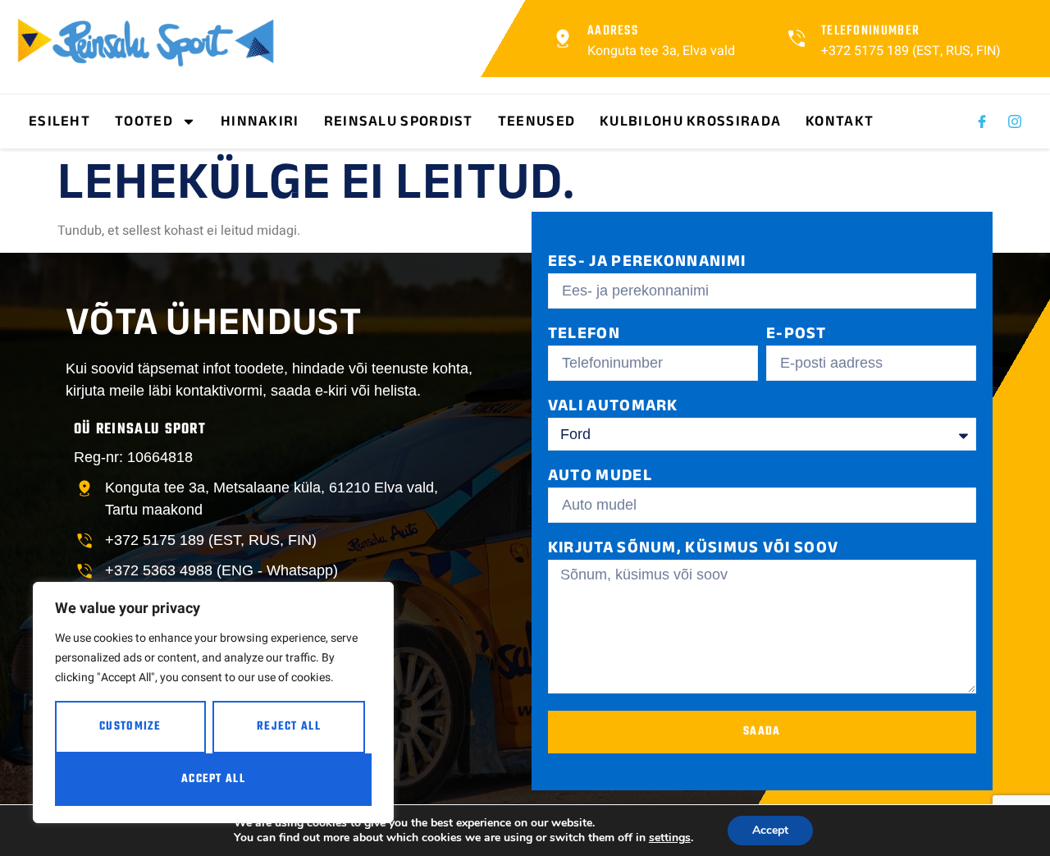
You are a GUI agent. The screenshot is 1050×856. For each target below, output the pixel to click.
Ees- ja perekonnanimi (647, 263)
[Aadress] (562, 38)
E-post (796, 335)
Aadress (612, 31)
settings (670, 838)
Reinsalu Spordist (398, 121)
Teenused (536, 121)
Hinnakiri (260, 121)
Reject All (289, 726)
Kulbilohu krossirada (690, 121)
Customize (130, 726)
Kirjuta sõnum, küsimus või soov (693, 549)
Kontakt (840, 121)
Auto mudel (600, 477)
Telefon (584, 335)
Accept (770, 830)
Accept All (213, 779)
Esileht (59, 121)
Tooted (144, 121)
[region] (213, 702)
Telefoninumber (870, 31)
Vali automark (613, 407)
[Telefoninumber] (796, 38)
